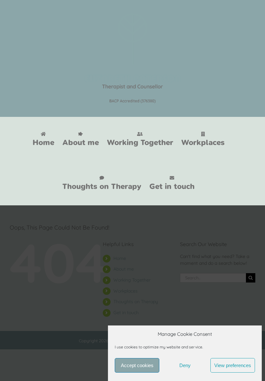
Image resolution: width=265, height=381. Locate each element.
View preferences (232, 365)
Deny (185, 365)
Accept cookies (137, 365)
